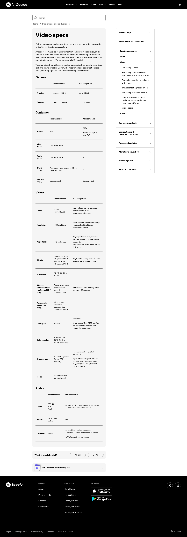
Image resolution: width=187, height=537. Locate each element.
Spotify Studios (71, 500)
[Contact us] (102, 468)
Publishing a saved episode (134, 92)
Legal (8, 531)
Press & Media (44, 494)
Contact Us (43, 506)
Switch (112, 4)
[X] (170, 485)
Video (93, 4)
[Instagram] (178, 485)
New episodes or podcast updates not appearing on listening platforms (134, 100)
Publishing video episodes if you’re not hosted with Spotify (135, 74)
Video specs (127, 107)
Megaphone (70, 494)
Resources (84, 4)
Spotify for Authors (73, 512)
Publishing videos (130, 67)
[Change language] (180, 5)
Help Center (70, 489)
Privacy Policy (37, 531)
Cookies (50, 531)
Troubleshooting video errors (135, 87)
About (41, 489)
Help (120, 4)
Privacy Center (21, 531)
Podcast (102, 4)
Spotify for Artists (72, 506)
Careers (42, 500)
